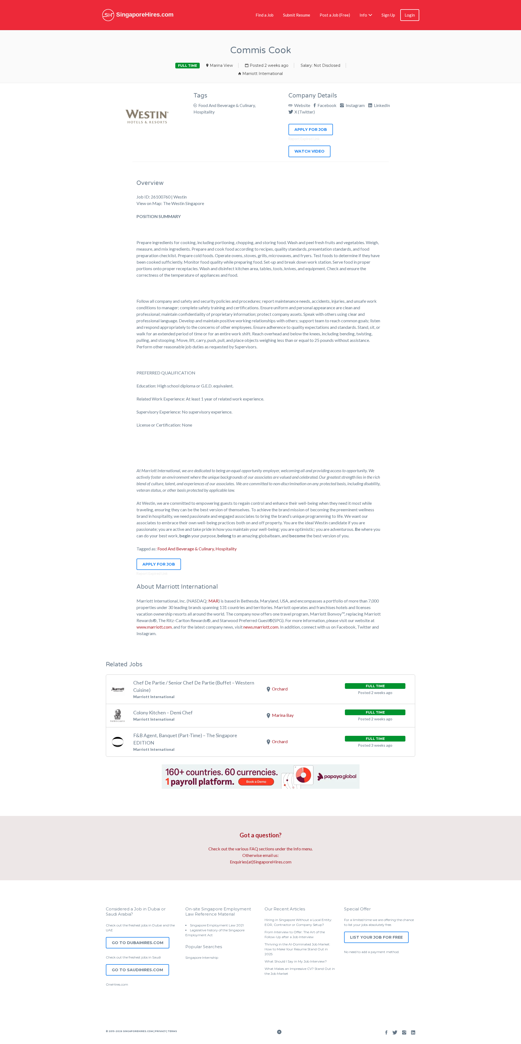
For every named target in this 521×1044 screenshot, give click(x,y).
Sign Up (388, 14)
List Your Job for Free (376, 937)
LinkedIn (381, 105)
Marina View (221, 65)
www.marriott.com (154, 626)
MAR (213, 600)
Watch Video (309, 151)
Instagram (355, 105)
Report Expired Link (304, 139)
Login (410, 14)
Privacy (160, 1031)
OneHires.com (117, 984)
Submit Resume (296, 14)
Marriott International (262, 73)
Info (363, 14)
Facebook (326, 105)
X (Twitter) (304, 111)
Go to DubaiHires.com (137, 942)
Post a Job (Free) (335, 14)
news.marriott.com (260, 626)
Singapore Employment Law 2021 (217, 925)
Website (301, 105)
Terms (172, 1031)
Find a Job (265, 14)
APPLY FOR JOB (310, 129)
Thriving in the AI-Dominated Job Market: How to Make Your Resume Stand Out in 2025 (297, 949)
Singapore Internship (201, 957)
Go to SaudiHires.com (137, 969)
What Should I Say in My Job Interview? (296, 961)
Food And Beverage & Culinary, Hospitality (197, 548)
